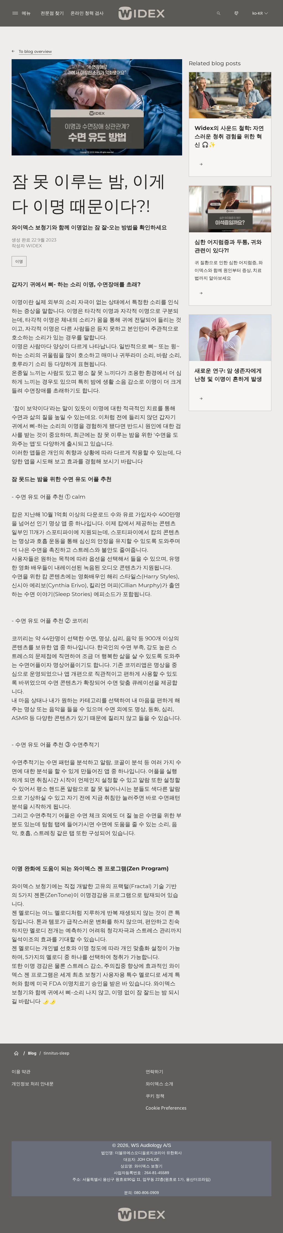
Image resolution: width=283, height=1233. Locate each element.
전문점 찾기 (52, 13)
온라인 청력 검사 (87, 13)
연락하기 (154, 1071)
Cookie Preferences (166, 1108)
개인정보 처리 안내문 (33, 1084)
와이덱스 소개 (159, 1084)
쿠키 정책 (155, 1096)
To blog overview (35, 51)
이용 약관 (21, 1071)
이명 (19, 261)
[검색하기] (218, 13)
